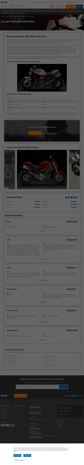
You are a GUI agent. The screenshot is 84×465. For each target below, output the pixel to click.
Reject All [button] (27, 455)
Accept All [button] (17, 455)
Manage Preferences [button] (19, 460)
